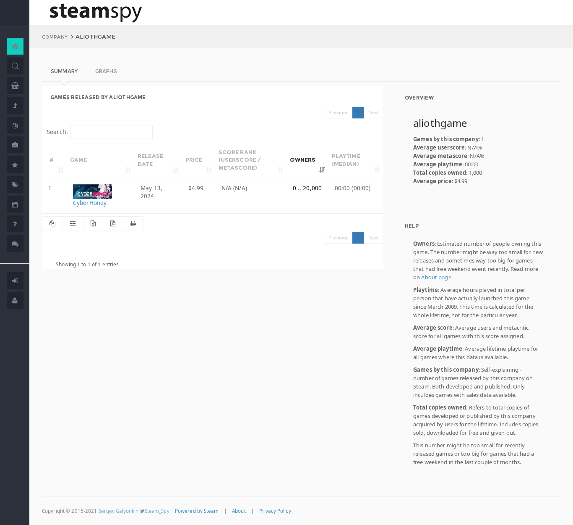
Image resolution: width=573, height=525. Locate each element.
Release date (150, 159)
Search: (57, 132)
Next (373, 112)
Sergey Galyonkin (119, 511)
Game (78, 159)
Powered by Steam (197, 511)
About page (436, 277)
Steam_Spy (157, 511)
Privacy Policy (275, 511)
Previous (338, 112)
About (239, 511)
